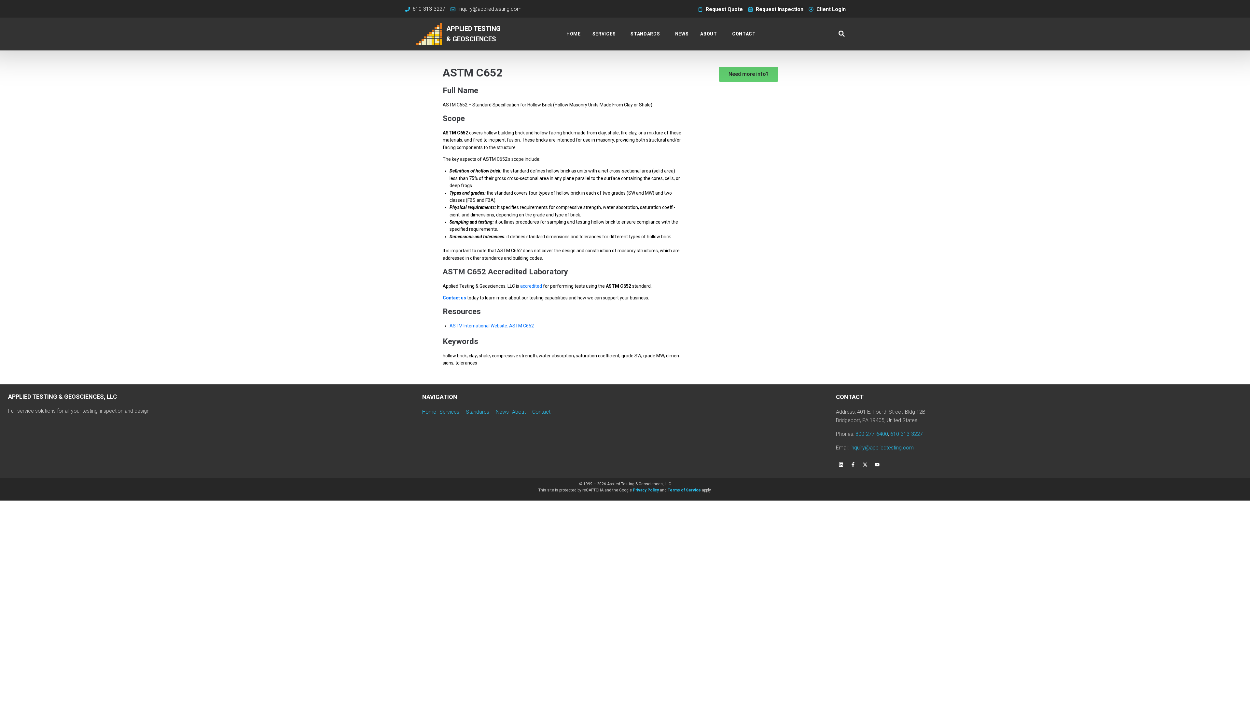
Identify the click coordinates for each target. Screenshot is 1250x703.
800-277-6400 (871, 434)
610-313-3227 (906, 434)
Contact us (454, 297)
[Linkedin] (841, 465)
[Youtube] (877, 465)
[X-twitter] (865, 465)
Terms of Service (684, 490)
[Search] (842, 34)
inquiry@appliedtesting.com (882, 448)
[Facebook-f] (853, 465)
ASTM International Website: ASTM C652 (492, 325)
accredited (531, 286)
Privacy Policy (646, 490)
